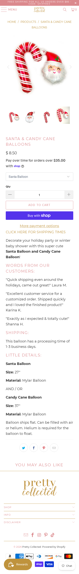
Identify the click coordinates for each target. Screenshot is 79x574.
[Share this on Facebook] (34, 447)
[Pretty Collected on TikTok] (53, 535)
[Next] (70, 67)
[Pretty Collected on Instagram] (39, 535)
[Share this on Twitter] (23, 447)
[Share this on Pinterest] (44, 447)
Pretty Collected (31, 546)
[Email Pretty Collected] (26, 535)
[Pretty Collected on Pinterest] (46, 535)
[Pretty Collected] (39, 9)
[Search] (64, 9)
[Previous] (9, 67)
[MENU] (2, 9)
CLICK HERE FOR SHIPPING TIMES (36, 232)
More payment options (39, 226)
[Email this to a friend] (54, 447)
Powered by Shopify (53, 546)
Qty (8, 186)
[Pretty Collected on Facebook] (32, 535)
